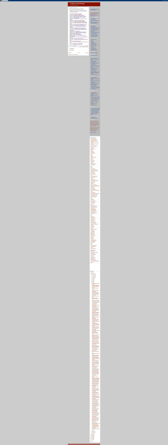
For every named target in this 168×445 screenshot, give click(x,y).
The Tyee (92, 46)
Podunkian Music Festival (94, 118)
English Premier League (94, 195)
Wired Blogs (92, 161)
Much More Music (93, 217)
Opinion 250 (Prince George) (94, 35)
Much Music (92, 216)
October (93, 276)
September (93, 277)
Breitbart (92, 156)
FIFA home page (93, 192)
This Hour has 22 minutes (94, 252)
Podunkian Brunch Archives (95, 419)
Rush (91, 244)
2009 (92, 434)
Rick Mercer (92, 251)
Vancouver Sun (93, 42)
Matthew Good (93, 233)
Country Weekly (93, 212)
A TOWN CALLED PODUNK (77, 3)
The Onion (92, 255)
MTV (91, 214)
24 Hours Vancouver (93, 45)
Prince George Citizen (94, 33)
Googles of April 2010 (94, 422)
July (92, 279)
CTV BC (92, 40)
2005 (92, 438)
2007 (92, 436)
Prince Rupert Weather (94, 77)
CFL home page (93, 179)
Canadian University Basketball (95, 190)
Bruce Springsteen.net (94, 245)
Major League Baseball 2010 (94, 111)
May (92, 281)
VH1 (91, 215)
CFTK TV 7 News (93, 19)
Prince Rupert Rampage (94, 176)
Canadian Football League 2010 (95, 110)
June (92, 280)
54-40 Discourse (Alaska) (94, 55)
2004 (92, 439)
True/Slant (92, 147)
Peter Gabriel (92, 232)
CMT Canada (92, 218)
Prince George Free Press (94, 34)
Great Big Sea (93, 234)
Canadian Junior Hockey (94, 169)
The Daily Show (93, 253)
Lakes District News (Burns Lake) (95, 32)
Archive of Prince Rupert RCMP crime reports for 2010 (95, 333)
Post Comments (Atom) (75, 54)
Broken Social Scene (93, 229)
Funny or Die (92, 256)
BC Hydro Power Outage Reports (95, 86)
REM (91, 243)
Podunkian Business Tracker (94, 74)
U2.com (92, 247)
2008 (92, 435)
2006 (92, 437)
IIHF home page (93, 177)
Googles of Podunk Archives (94, 52)
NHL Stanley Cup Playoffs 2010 (95, 112)
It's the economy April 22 (85, 46)
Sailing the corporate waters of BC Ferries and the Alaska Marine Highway (95, 73)
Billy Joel (92, 236)
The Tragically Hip (93, 246)
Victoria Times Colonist (94, 44)
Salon (91, 155)
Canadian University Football (94, 180)
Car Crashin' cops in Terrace (95, 340)
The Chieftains (93, 231)
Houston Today (93, 31)
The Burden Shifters (94, 367)
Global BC (92, 41)
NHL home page (93, 168)
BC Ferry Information (93, 85)
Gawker (92, 159)
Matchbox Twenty (93, 235)
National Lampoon (93, 257)
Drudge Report (93, 160)
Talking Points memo (93, 157)
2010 (92, 273)
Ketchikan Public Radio (94, 36)
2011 (92, 272)
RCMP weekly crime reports (94, 69)
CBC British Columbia (93, 39)
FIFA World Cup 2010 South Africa (95, 109)
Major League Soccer (93, 196)
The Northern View (93, 18)
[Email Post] (87, 45)
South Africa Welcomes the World (95, 108)
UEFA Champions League (94, 194)
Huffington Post (93, 148)
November (93, 275)
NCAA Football (93, 182)
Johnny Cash (92, 230)
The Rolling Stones (93, 248)
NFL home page (93, 181)
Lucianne (92, 158)
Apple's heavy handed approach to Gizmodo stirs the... (95, 299)
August (93, 278)
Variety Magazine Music (94, 211)
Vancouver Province (93, 43)
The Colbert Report (93, 254)
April (92, 282)
